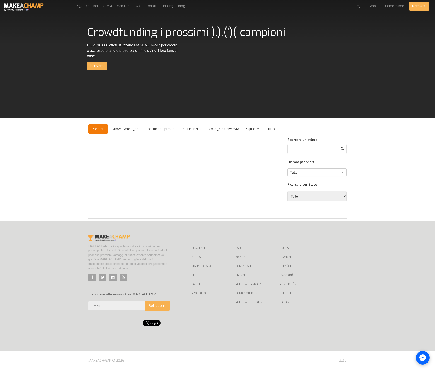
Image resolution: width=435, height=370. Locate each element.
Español (286, 266)
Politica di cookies (249, 302)
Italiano (285, 302)
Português (288, 284)
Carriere (197, 284)
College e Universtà (224, 129)
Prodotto (152, 6)
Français (286, 257)
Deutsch (286, 293)
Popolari (98, 129)
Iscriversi (419, 6)
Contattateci (245, 266)
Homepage (198, 248)
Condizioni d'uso (247, 293)
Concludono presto (160, 129)
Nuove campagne (125, 129)
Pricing (168, 6)
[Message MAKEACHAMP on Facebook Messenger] (423, 358)
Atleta (107, 6)
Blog (181, 6)
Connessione (395, 6)
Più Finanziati (192, 129)
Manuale (122, 6)
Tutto (270, 129)
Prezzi (240, 275)
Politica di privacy (249, 284)
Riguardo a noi (87, 6)
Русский (286, 275)
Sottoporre (158, 305)
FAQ (137, 6)
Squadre (252, 129)
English (285, 248)
